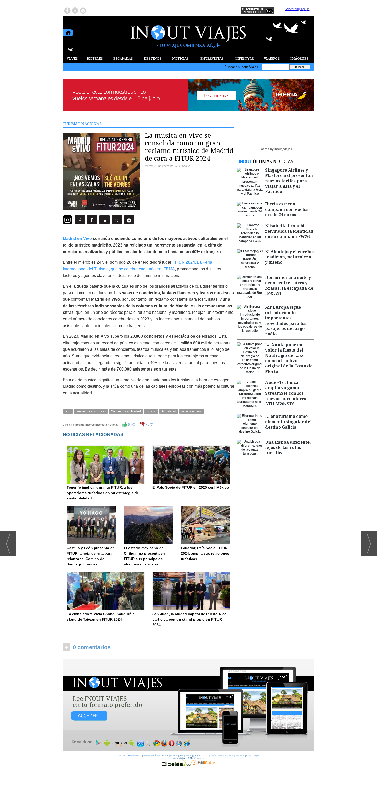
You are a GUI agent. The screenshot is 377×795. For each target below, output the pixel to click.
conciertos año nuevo (91, 411)
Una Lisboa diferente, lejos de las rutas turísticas (288, 448)
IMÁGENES (299, 58)
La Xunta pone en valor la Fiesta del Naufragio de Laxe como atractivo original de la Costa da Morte (289, 358)
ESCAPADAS (123, 58)
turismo (151, 411)
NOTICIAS (180, 58)
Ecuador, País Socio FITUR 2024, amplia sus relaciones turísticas (205, 553)
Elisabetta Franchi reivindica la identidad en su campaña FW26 (289, 231)
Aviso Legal (252, 755)
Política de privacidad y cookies (227, 755)
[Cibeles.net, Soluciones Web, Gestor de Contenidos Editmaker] (176, 764)
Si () (131, 425)
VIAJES (72, 58)
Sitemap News (169, 755)
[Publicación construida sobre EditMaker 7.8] (203, 764)
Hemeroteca (134, 755)
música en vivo (191, 411)
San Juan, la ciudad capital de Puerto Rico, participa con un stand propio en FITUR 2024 (190, 619)
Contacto (199, 758)
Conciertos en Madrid (126, 411)
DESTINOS (153, 58)
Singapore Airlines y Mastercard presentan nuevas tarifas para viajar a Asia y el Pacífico (289, 181)
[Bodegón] (188, 705)
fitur (68, 411)
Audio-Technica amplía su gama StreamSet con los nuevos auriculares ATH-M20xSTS (285, 393)
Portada (122, 755)
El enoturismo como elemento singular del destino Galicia (288, 422)
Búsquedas (185, 755)
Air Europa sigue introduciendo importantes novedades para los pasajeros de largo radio (285, 320)
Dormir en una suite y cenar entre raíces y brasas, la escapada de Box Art (289, 285)
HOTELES (95, 58)
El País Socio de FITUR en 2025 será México (190, 487)
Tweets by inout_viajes (275, 149)
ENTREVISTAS (212, 58)
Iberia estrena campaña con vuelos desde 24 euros (287, 209)
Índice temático (151, 755)
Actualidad (168, 411)
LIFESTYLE (244, 58)
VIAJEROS (272, 58)
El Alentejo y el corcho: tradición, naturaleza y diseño (289, 257)
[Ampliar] (101, 207)
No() (149, 425)
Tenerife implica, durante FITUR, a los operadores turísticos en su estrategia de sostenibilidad (103, 492)
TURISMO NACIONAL (82, 123)
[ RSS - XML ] (201, 755)
